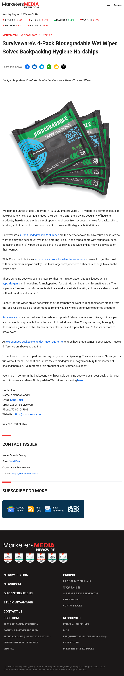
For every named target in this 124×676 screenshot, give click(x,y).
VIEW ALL (9, 648)
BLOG (66, 630)
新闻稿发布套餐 (71, 587)
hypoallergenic (11, 283)
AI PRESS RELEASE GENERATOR (80, 593)
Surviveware (10, 317)
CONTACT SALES (72, 605)
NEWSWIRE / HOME (17, 575)
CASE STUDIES (71, 642)
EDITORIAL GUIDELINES (76, 624)
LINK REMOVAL (71, 599)
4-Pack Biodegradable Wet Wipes (39, 235)
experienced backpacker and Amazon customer (35, 341)
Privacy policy (28, 666)
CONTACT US (13, 611)
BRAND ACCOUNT (27, 636)
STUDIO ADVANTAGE (18, 602)
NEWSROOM (12, 584)
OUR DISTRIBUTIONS (18, 593)
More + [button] (118, 5)
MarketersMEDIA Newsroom (19, 35)
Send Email (16, 399)
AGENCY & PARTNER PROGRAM (21, 630)
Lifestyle (46, 35)
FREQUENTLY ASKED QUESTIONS (85, 636)
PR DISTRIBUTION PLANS (77, 581)
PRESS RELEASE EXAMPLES (78, 648)
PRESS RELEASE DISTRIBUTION (21, 624)
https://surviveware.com (28, 414)
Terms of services (12, 666)
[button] (108, 5)
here (80, 380)
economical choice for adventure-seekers (59, 259)
